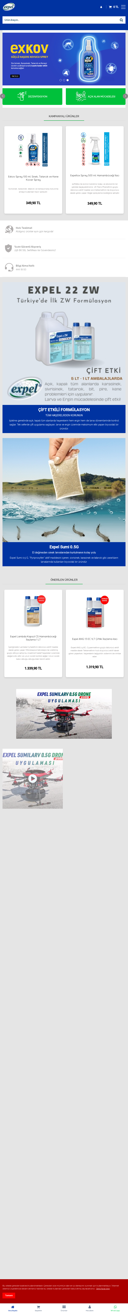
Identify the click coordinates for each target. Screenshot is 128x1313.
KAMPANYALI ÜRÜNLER (64, 116)
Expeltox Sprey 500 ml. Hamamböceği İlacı (94, 175)
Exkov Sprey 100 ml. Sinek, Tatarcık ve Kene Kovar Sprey (33, 178)
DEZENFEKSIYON (37, 96)
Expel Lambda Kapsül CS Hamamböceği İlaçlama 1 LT (33, 638)
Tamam (9, 1295)
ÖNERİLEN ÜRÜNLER (64, 579)
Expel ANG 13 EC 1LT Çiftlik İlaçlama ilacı (94, 639)
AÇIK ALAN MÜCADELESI (101, 96)
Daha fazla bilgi (103, 1289)
